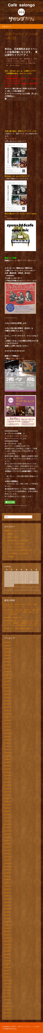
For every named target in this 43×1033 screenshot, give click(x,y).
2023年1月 (7, 782)
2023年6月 (7, 766)
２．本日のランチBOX (11, 537)
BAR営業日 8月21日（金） (13, 617)
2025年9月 (7, 678)
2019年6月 (7, 922)
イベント (33, 61)
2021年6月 (7, 844)
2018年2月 (7, 974)
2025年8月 (7, 681)
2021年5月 (7, 847)
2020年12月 (7, 863)
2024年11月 (7, 710)
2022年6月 (7, 805)
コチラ (23, 141)
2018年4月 (7, 967)
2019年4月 (7, 928)
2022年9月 (7, 795)
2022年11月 (7, 788)
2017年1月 (7, 1016)
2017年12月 (7, 980)
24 (16, 582)
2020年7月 (7, 879)
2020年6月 (7, 883)
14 (36, 576)
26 (26, 582)
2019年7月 (7, 918)
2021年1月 (7, 860)
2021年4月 (7, 850)
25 (21, 582)
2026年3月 (7, 658)
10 (16, 576)
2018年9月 (7, 951)
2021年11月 (7, 827)
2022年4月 (7, 811)
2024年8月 (7, 720)
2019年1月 (7, 938)
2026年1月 (7, 665)
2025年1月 (7, 704)
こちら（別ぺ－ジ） (17, 358)
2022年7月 (7, 801)
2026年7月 (7, 645)
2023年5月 (7, 769)
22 (6, 582)
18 (21, 579)
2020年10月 (7, 870)
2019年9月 (7, 912)
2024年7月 (7, 723)
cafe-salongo (15, 65)
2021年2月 (7, 857)
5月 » (31, 588)
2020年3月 (7, 892)
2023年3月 (7, 775)
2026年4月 (7, 655)
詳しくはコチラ (10, 139)
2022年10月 (7, 792)
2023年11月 (7, 749)
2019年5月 (7, 925)
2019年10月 (7, 909)
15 (6, 579)
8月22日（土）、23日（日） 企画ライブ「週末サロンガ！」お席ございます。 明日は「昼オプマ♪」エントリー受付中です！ (21, 612)
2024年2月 (7, 740)
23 (11, 582)
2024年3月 (7, 736)
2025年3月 (7, 697)
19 (26, 579)
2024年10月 (7, 714)
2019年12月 (7, 902)
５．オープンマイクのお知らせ (14, 547)
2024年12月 (7, 707)
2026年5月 (7, 652)
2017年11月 (7, 983)
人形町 (29, 63)
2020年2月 (7, 896)
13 (31, 576)
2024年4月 (7, 733)
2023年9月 (7, 756)
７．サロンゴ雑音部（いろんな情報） (16, 553)
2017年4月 (7, 1006)
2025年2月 (7, 701)
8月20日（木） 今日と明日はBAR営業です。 (19, 628)
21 (36, 579)
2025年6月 (7, 688)
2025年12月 (7, 668)
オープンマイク (11, 63)
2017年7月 (7, 996)
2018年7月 (7, 957)
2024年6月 (7, 727)
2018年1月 (7, 977)
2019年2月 (7, 935)
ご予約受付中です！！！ (14, 219)
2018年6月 (7, 961)
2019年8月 (7, 915)
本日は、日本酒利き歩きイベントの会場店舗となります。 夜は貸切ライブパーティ (21, 51)
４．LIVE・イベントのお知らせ (14, 544)
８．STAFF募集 (9, 557)
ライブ (24, 63)
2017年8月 (7, 993)
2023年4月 (7, 772)
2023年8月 (7, 759)
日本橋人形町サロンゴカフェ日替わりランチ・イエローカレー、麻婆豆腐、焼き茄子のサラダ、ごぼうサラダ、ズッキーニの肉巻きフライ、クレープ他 (21, 623)
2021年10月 (7, 831)
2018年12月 (7, 941)
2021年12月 (7, 824)
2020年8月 (7, 876)
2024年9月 (7, 717)
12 (26, 576)
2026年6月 (7, 649)
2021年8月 (7, 837)
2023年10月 (7, 753)
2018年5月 (7, 964)
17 (16, 579)
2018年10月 (7, 948)
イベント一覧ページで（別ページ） (23, 260)
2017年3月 (7, 1009)
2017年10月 (7, 987)
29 (6, 585)
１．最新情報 (25, 59)
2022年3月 (7, 814)
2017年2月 (7, 1013)
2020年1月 (7, 899)
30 (11, 585)
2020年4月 (7, 889)
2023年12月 (7, 746)
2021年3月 (7, 853)
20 (31, 579)
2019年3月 (7, 931)
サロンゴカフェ (27, 281)
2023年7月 (7, 762)
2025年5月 (7, 691)
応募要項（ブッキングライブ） (14, 531)
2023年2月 (7, 779)
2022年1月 (7, 821)
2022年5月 (7, 808)
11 (21, 576)
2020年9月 (7, 873)
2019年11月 (7, 905)
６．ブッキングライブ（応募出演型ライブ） (18, 550)
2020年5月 (7, 886)
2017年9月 (7, 990)
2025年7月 (7, 684)
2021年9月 (7, 834)
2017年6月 (7, 1000)
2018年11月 (7, 944)
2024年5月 (7, 730)
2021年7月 (7, 840)
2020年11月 (7, 866)
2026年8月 (7, 642)
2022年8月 (7, 798)
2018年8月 (7, 954)
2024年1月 (7, 743)
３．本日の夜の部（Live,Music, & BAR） (17, 540)
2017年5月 (7, 1003)
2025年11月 (7, 671)
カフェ (19, 63)
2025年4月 (7, 694)
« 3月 (11, 588)
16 (11, 579)
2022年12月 (7, 785)
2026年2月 (7, 662)
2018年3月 (7, 970)
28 (36, 582)
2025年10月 (7, 675)
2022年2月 (7, 818)
